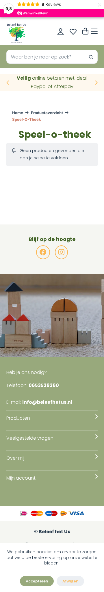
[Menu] (94, 31)
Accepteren (37, 581)
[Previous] (8, 82)
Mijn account (21, 478)
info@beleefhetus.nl (47, 402)
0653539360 (44, 385)
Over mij (15, 458)
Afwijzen (70, 581)
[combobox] (45, 57)
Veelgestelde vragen (29, 438)
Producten (18, 418)
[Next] (95, 82)
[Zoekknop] (90, 56)
